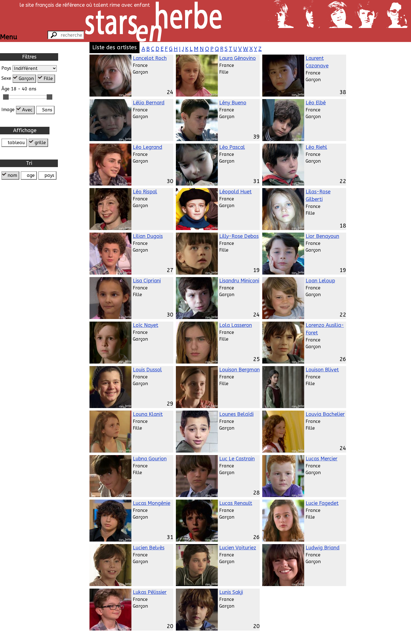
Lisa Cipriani (147, 281)
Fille (48, 78)
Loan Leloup (320, 281)
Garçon (26, 78)
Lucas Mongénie (151, 503)
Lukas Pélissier (150, 592)
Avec (27, 110)
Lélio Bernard (148, 103)
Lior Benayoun (322, 236)
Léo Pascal (232, 147)
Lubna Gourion (150, 459)
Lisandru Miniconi (239, 281)
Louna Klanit (148, 414)
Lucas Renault (235, 503)
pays (49, 175)
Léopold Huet (235, 192)
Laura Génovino (237, 58)
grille (40, 142)
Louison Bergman (239, 370)
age (31, 175)
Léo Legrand (147, 147)
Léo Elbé (316, 103)
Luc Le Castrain (237, 459)
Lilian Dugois (148, 236)
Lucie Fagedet (322, 503)
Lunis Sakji (231, 592)
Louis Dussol (147, 370)
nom (12, 175)
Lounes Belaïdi (236, 414)
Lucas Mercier (321, 459)
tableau (16, 142)
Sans (47, 110)
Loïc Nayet (145, 325)
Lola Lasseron (235, 325)
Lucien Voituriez (237, 548)
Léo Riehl (316, 147)
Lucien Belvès (148, 548)
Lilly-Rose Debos (239, 236)
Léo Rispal (145, 192)
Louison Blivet (322, 370)
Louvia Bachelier (325, 414)
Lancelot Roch (150, 58)
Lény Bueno (232, 103)
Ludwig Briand (322, 548)
